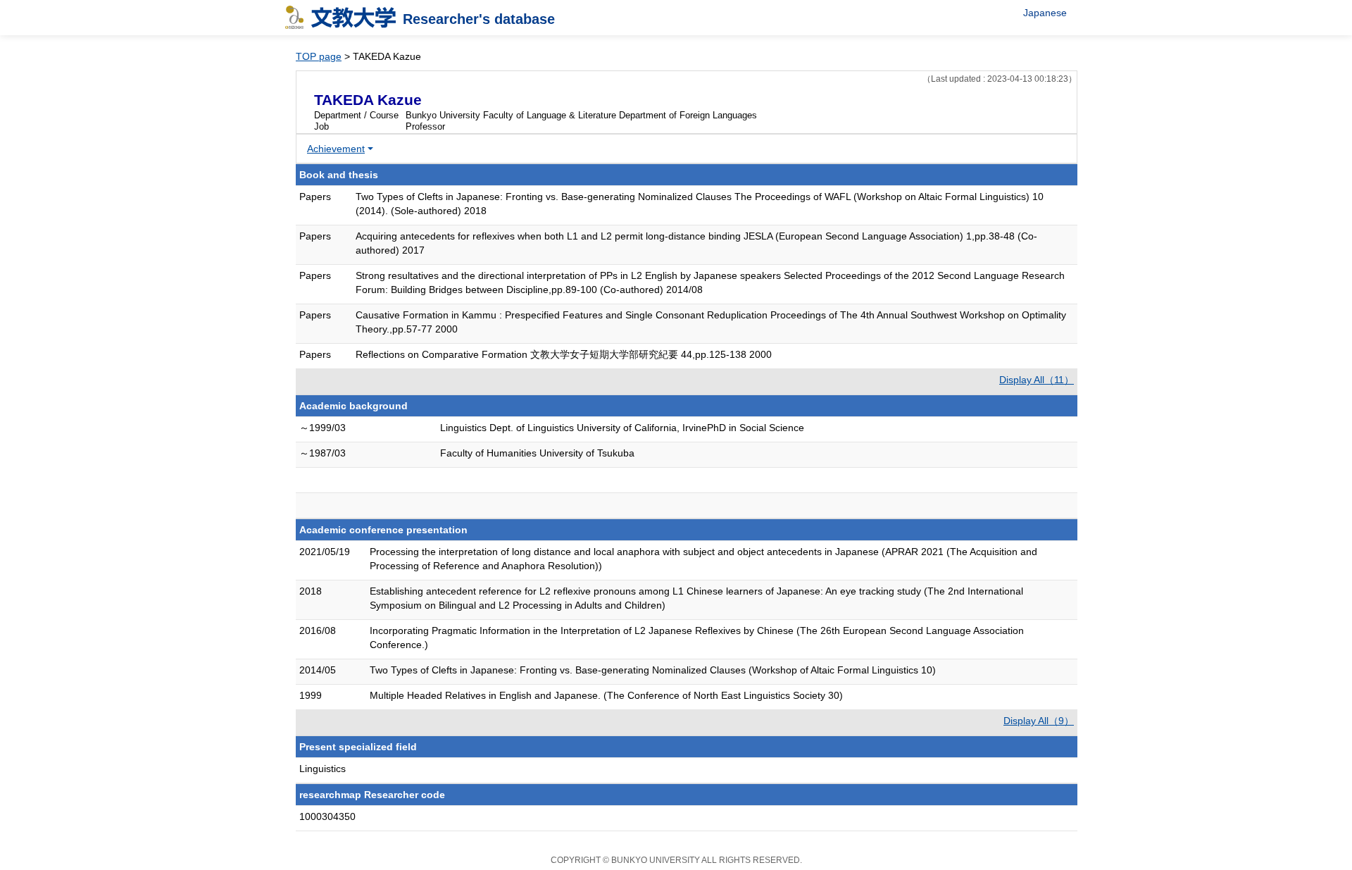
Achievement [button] (336, 148)
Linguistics (322, 768)
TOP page (319, 56)
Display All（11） (1036, 379)
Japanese (1045, 12)
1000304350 (327, 816)
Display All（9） (1038, 720)
